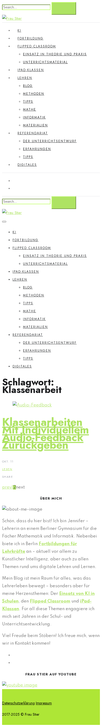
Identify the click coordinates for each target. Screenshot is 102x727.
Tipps (28, 101)
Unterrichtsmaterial (45, 62)
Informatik (34, 117)
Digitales (27, 164)
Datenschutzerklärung (18, 703)
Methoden (33, 93)
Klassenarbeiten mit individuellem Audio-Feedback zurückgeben (45, 433)
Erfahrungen (37, 149)
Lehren (25, 78)
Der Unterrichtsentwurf (50, 141)
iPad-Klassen (31, 70)
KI (19, 30)
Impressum (44, 703)
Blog (28, 85)
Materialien (35, 125)
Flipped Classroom (37, 46)
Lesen (7, 469)
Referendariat (33, 133)
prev (7, 487)
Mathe (29, 109)
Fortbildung (30, 38)
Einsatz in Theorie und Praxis (55, 54)
